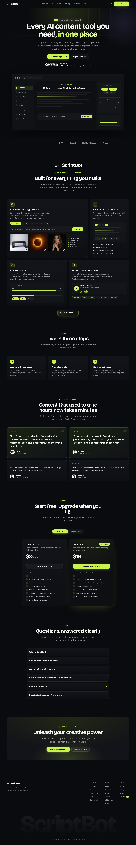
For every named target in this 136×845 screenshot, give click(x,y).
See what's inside (80, 749)
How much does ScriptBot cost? (43, 660)
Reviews (77, 4)
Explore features (79, 57)
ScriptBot (16, 4)
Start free (120, 4)
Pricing (67, 4)
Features (44, 4)
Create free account (57, 749)
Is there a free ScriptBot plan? (42, 669)
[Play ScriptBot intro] (76, 288)
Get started (94, 800)
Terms (107, 797)
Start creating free (57, 57)
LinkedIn (122, 793)
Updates (108, 786)
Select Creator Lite (44, 566)
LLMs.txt (108, 803)
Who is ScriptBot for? (38, 686)
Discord (124, 797)
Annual (75, 531)
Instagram (123, 790)
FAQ (85, 4)
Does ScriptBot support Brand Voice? (45, 695)
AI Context (109, 800)
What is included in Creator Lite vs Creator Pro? (50, 678)
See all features (66, 313)
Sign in (109, 4)
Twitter (122, 786)
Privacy (107, 793)
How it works (56, 4)
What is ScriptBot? (37, 652)
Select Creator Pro (90, 566)
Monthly (60, 531)
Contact (108, 790)
